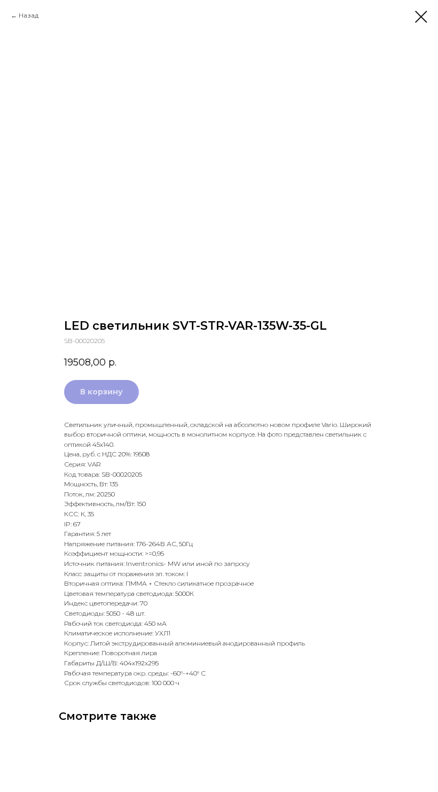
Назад (28, 15)
